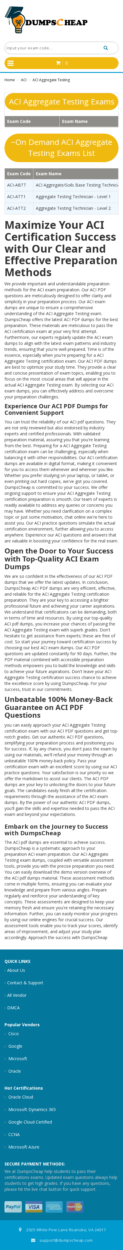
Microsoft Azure (23, 1147)
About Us (16, 970)
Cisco (13, 1033)
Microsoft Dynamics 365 (31, 1109)
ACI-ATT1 (16, 196)
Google (14, 1046)
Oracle (14, 1071)
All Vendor (17, 995)
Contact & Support (25, 982)
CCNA (13, 1134)
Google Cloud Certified (29, 1122)
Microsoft (17, 1058)
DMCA (13, 1007)
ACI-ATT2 (16, 208)
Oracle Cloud (20, 1097)
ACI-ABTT (16, 185)
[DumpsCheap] (46, 20)
